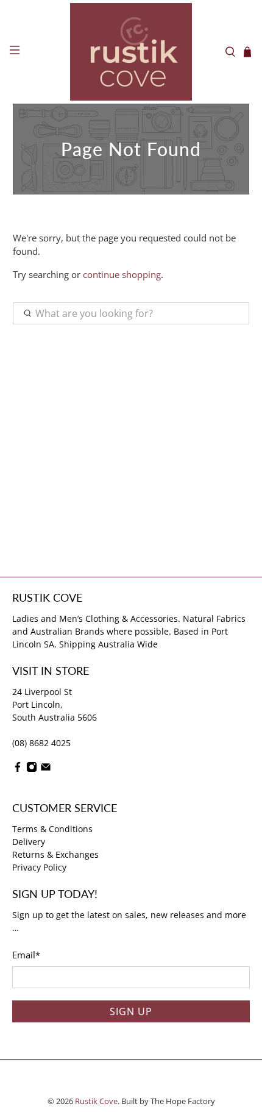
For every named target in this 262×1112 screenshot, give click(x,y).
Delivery (28, 841)
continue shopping (122, 274)
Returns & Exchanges (55, 854)
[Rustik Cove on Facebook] (17, 769)
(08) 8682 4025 (41, 743)
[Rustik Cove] (131, 52)
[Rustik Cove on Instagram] (31, 769)
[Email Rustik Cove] (45, 769)
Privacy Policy (39, 867)
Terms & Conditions (52, 829)
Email (26, 955)
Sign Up (131, 1011)
